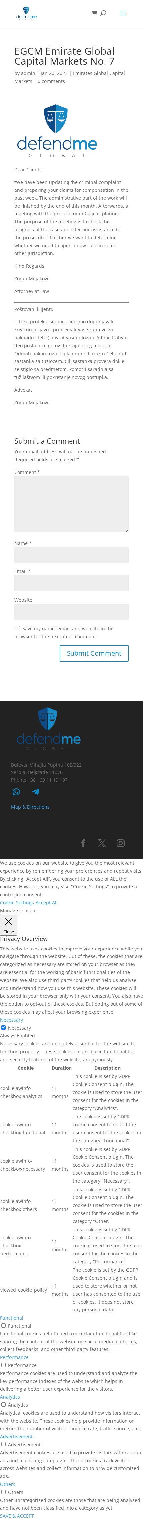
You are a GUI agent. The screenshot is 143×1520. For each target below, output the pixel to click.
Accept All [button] (47, 902)
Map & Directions (30, 807)
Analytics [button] (10, 1397)
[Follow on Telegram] (35, 792)
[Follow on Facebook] (83, 843)
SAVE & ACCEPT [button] (17, 1516)
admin (28, 73)
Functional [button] (11, 1318)
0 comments (51, 81)
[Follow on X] (102, 843)
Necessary (19, 1028)
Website (23, 600)
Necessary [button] (11, 1020)
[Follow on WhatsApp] (16, 792)
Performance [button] (14, 1357)
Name (23, 543)
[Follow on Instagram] (121, 843)
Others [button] (7, 1484)
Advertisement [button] (16, 1436)
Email (22, 571)
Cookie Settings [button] (17, 902)
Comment (27, 472)
